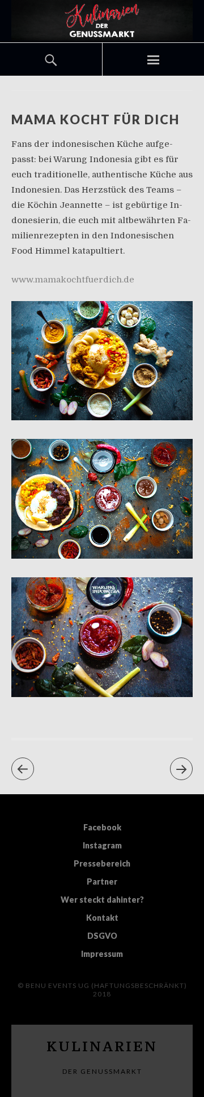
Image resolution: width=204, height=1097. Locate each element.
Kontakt (102, 917)
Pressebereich (102, 863)
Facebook (102, 827)
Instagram (102, 845)
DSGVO (102, 936)
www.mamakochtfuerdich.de (72, 280)
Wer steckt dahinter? (102, 899)
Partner (102, 881)
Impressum (102, 954)
